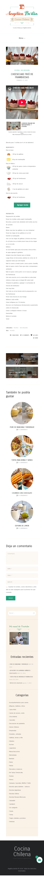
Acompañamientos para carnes (18, 702)
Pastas (11, 766)
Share (36, 338)
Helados (11, 741)
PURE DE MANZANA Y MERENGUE (22, 427)
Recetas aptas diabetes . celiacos (19, 787)
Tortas (11, 815)
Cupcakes (12, 720)
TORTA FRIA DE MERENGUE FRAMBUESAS (21, 677)
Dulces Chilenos (14, 727)
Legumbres (12, 748)
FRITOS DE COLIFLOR (16, 683)
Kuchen (11, 744)
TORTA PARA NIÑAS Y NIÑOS (22, 460)
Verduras (12, 821)
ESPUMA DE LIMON (22, 526)
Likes (35, 335)
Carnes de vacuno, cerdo (16, 713)
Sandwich (12, 804)
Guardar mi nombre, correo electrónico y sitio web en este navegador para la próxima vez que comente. (21, 589)
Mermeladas (13, 755)
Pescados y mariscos (15, 769)
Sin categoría (25, 70)
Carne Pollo (12, 709)
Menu (21, 38)
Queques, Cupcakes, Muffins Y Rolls (20, 783)
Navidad (11, 758)
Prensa (11, 779)
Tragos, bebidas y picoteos (17, 818)
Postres (17, 70)
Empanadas (12, 730)
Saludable (12, 800)
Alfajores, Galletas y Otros (17, 706)
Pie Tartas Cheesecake (16, 772)
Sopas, (11, 811)
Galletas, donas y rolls (16, 737)
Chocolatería (13, 716)
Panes (11, 762)
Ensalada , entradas (15, 734)
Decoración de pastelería (17, 723)
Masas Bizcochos (14, 751)
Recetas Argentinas (15, 790)
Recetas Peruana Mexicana (17, 797)
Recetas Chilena (14, 794)
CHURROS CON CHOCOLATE (22, 493)
